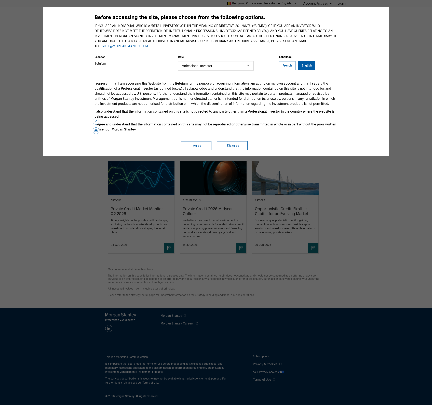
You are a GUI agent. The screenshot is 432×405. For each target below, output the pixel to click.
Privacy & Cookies (265, 364)
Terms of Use (262, 380)
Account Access (315, 3)
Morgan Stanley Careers (177, 323)
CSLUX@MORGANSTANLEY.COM (124, 46)
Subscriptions (261, 356)
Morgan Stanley (171, 316)
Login (342, 3)
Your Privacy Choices (266, 372)
